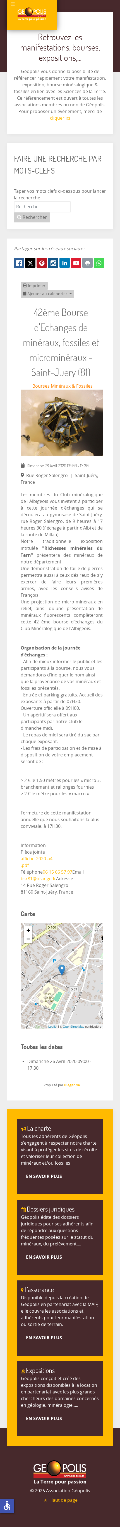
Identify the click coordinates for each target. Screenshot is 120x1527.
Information (33, 845)
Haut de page (63, 1500)
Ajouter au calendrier (47, 294)
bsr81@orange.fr (38, 878)
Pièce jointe (33, 852)
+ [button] (28, 930)
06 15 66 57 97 (57, 872)
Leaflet (52, 1026)
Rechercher (34, 217)
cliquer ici (60, 118)
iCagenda (72, 1085)
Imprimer (36, 286)
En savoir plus (44, 1176)
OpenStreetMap (73, 1026)
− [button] (28, 939)
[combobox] (42, 206)
